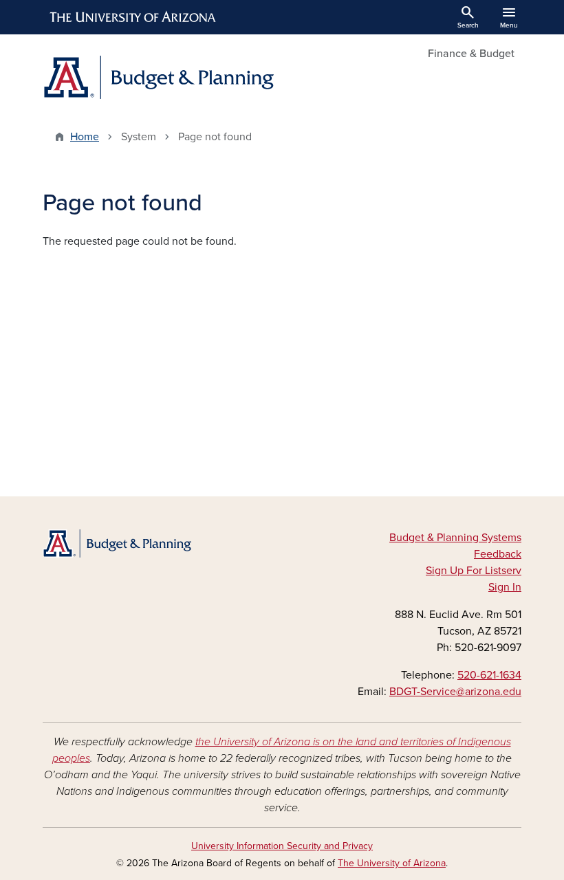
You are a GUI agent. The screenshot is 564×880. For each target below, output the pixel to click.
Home (84, 137)
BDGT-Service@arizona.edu (455, 691)
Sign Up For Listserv (473, 571)
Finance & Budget (471, 53)
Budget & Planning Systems (455, 537)
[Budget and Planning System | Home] (158, 77)
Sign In (504, 587)
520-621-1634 (489, 675)
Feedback (497, 554)
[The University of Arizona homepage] (133, 17)
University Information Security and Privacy (282, 846)
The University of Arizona (392, 863)
